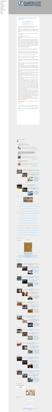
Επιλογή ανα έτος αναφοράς (4, 0)
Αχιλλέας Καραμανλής (36, 295)
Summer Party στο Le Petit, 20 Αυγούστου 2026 (33, 266)
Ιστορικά (2, 10)
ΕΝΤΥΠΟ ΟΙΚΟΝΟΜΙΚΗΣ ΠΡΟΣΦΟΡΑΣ (23, 105)
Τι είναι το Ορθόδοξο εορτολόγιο (20, 260)
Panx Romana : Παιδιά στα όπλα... (36, 364)
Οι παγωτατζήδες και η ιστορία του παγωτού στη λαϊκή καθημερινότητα (33, 345)
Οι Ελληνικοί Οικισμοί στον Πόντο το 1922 (23, 144)
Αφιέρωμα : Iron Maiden (33, 360)
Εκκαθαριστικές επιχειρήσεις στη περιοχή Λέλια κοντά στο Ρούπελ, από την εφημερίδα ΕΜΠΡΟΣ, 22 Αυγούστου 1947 (28, 232)
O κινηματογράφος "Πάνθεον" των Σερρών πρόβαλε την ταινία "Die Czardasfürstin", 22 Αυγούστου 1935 (28, 225)
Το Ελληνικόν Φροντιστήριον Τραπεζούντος (36, 336)
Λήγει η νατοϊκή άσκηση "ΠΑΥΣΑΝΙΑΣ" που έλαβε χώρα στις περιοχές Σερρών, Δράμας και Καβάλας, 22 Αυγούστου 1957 (28, 213)
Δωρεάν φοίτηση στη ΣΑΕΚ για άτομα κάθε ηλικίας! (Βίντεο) (31, 276)
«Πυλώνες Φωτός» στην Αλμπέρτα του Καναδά (36, 323)
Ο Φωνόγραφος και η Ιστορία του (30, 342)
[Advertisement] (42, 17)
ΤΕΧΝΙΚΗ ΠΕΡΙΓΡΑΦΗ (20, 110)
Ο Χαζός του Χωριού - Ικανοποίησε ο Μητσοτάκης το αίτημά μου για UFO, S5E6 (31, 370)
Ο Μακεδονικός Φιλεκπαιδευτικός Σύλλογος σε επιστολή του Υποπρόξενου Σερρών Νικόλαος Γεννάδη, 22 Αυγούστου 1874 (28, 230)
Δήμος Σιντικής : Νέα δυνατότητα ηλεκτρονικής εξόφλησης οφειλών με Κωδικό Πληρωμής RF (36, 178)
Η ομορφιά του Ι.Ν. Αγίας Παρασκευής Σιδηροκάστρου (33, 187)
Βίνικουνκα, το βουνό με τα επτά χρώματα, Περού (31, 315)
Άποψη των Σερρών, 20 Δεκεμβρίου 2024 (31, 184)
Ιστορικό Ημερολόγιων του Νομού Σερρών (21, 237)
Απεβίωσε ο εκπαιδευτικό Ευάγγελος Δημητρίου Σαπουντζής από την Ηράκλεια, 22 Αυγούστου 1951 (28, 218)
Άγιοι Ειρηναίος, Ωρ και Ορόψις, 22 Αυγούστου (28, 254)
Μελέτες (2, 11)
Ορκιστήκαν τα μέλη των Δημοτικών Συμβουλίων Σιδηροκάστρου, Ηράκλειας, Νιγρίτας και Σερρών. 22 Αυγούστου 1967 (28, 206)
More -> (32, 186)
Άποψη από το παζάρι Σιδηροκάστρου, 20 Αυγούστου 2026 (36, 270)
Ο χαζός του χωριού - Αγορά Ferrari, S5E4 (36, 378)
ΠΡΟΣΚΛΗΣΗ (19, 103)
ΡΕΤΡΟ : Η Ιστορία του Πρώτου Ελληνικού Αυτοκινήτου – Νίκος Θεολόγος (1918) (36, 350)
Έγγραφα (2, 12)
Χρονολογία (29, 239)
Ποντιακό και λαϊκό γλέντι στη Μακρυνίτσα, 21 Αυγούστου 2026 (33, 173)
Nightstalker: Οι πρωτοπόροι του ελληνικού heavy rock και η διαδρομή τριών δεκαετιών (31, 357)
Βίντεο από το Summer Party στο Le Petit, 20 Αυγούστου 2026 (33, 279)
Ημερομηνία (27, 239)
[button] (18, 112)
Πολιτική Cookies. (30, 409)
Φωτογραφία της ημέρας (3, 1)
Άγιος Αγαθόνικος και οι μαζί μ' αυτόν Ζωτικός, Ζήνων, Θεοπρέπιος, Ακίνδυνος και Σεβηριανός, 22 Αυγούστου (28, 257)
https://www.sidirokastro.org (35, 408)
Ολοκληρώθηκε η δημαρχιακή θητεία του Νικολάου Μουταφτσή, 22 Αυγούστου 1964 (28, 220)
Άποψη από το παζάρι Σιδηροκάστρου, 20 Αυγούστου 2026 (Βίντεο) (36, 283)
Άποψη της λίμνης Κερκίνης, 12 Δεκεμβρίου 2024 (36, 191)
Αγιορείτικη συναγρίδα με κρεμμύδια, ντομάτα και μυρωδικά (33, 305)
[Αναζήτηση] (43, 2)
